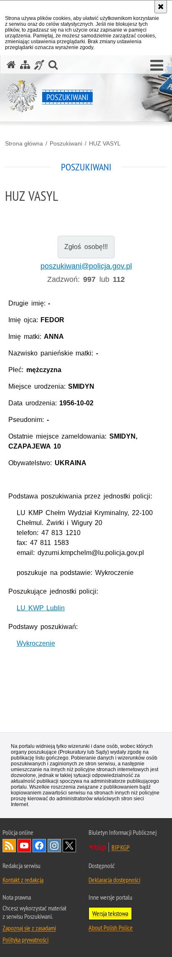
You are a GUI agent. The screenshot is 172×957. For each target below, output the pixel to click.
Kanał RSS (9, 845)
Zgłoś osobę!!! (85, 246)
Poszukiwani (66, 143)
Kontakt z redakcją (23, 880)
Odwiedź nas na (24, 845)
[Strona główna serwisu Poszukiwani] (11, 64)
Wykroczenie (36, 643)
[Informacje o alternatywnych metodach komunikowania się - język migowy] (39, 64)
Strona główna (24, 143)
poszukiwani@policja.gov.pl (86, 266)
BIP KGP (120, 847)
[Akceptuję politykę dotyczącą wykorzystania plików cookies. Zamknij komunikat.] (160, 6)
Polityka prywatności (25, 939)
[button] (156, 65)
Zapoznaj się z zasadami (29, 928)
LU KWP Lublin (41, 608)
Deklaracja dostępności (114, 880)
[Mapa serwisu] (25, 64)
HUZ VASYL (105, 143)
